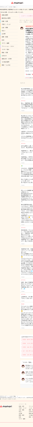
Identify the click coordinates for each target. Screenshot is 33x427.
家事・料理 (5, 37)
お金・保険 (5, 27)
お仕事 (3, 33)
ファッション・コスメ (8, 46)
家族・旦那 (5, 52)
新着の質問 (5, 15)
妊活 (3, 40)
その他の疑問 (5, 62)
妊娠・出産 (5, 21)
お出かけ (4, 55)
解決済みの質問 (6, 18)
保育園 (29, 74)
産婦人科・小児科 (7, 58)
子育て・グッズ (6, 24)
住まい (3, 30)
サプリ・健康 (5, 43)
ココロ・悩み (5, 49)
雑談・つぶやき (6, 65)
